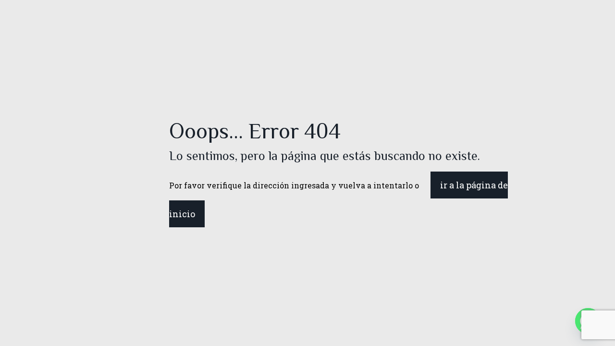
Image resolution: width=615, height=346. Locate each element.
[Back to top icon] (569, 326)
